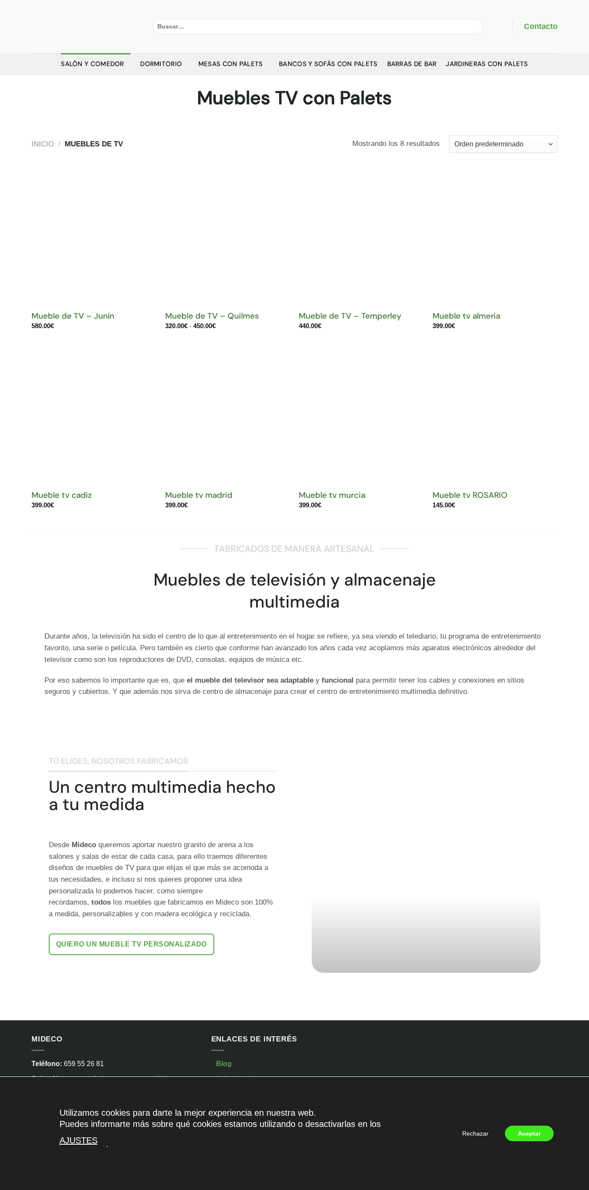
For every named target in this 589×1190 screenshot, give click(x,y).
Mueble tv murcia (332, 495)
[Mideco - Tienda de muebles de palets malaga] (85, 26)
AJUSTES (78, 1140)
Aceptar (529, 1133)
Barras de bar (412, 64)
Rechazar (475, 1133)
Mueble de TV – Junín (72, 316)
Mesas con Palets (230, 64)
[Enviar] (474, 26)
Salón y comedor (92, 64)
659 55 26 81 (84, 1063)
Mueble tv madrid (198, 495)
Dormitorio (161, 64)
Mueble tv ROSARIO (470, 495)
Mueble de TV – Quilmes (212, 316)
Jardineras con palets (487, 64)
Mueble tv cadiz (61, 495)
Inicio (42, 144)
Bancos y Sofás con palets (328, 64)
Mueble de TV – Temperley (350, 316)
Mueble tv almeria (466, 316)
